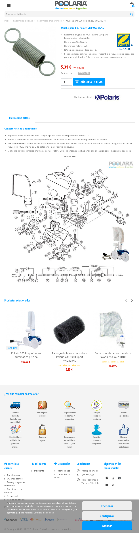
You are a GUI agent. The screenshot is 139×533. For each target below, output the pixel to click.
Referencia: (66, 73)
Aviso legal (12, 496)
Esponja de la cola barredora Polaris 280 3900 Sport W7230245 (69, 356)
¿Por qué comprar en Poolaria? (21, 394)
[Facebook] (107, 478)
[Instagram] (113, 478)
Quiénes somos (15, 478)
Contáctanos (13, 475)
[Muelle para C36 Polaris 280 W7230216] (30, 52)
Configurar (107, 516)
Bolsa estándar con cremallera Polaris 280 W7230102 (112, 355)
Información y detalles (19, 118)
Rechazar (107, 506)
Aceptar (107, 525)
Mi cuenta (39, 470)
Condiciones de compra (13, 491)
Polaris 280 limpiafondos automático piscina (26, 355)
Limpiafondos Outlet (62, 476)
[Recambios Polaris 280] (69, 225)
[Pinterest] (113, 485)
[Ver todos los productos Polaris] (107, 97)
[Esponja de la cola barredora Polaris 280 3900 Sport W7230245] (69, 330)
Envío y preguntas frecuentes (14, 484)
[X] (119, 478)
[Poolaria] (71, 5)
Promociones (63, 470)
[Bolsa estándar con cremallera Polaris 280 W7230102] (113, 330)
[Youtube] (107, 485)
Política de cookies (44, 512)
